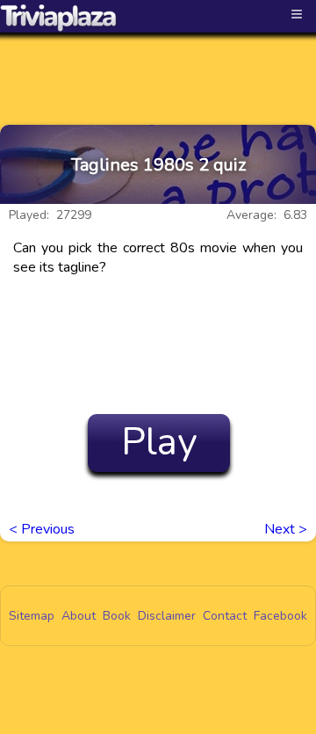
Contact (225, 615)
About (78, 615)
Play (159, 442)
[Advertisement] (158, 63)
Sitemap (31, 615)
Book (117, 615)
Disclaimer (167, 615)
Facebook (280, 615)
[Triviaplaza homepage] (59, 18)
